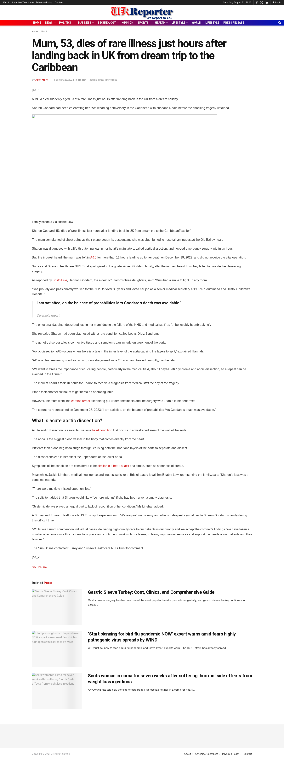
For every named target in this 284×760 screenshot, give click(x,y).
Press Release (233, 22)
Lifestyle (178, 22)
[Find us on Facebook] (257, 2)
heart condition (102, 430)
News (49, 22)
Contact (59, 2)
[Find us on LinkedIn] (267, 2)
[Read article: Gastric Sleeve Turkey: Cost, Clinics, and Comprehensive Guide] (57, 607)
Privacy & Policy (44, 2)
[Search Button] (279, 23)
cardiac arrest (81, 401)
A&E (93, 257)
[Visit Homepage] (142, 12)
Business (84, 22)
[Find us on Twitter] (261, 2)
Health (160, 22)
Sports (143, 22)
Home (37, 22)
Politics (65, 22)
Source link (39, 567)
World (196, 22)
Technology (107, 22)
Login (278, 2)
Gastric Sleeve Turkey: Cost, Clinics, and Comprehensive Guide (151, 592)
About (6, 2)
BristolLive (60, 280)
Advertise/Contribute (22, 2)
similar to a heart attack (113, 465)
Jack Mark (41, 79)
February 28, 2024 (64, 79)
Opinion (127, 22)
